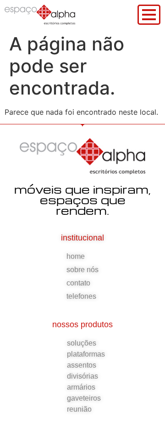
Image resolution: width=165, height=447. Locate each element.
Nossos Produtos (82, 324)
